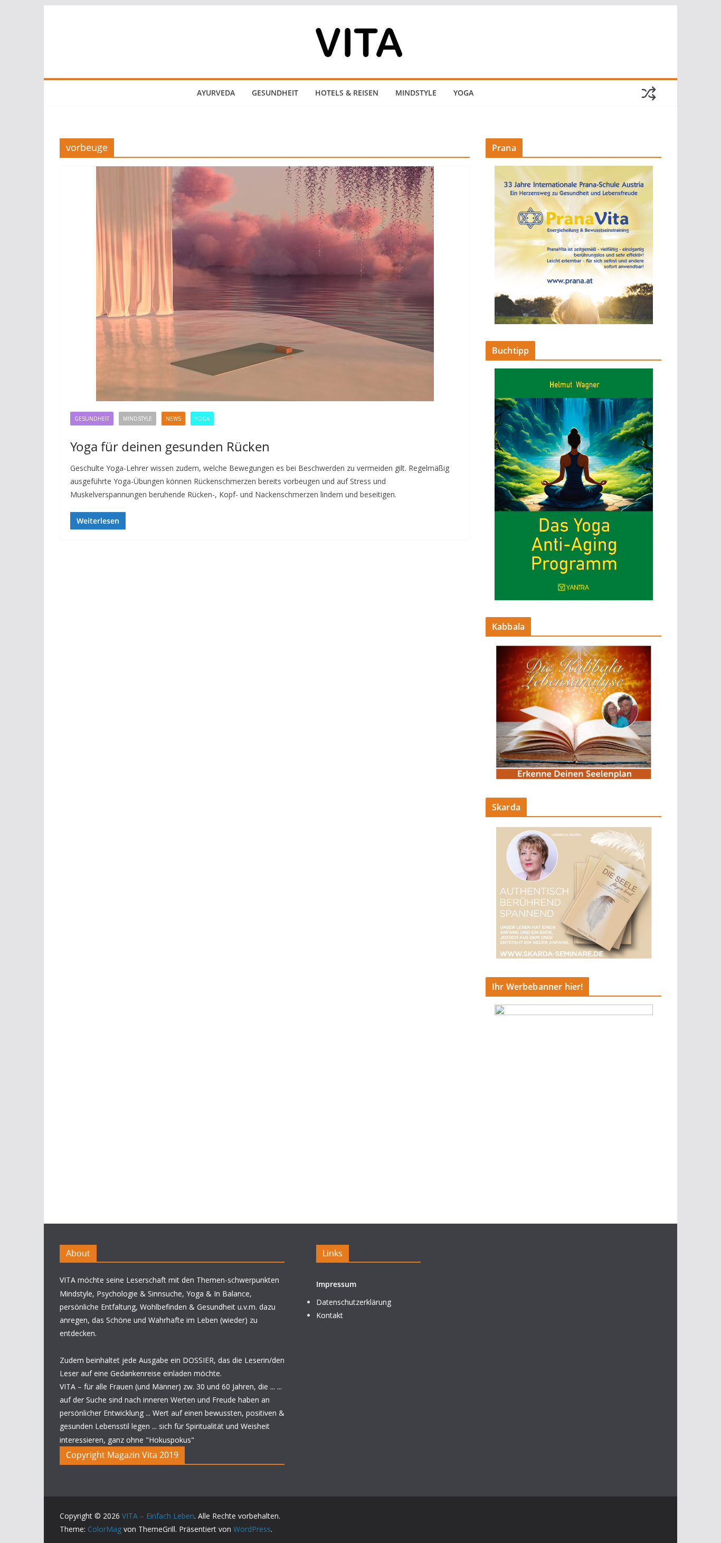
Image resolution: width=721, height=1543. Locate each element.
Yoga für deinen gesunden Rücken (170, 446)
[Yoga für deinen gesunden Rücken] (265, 283)
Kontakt (329, 1315)
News (173, 418)
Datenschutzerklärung (353, 1302)
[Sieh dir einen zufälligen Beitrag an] (648, 93)
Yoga (463, 93)
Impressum (336, 1284)
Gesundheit (275, 93)
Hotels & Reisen (346, 93)
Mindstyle (416, 93)
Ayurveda (216, 93)
